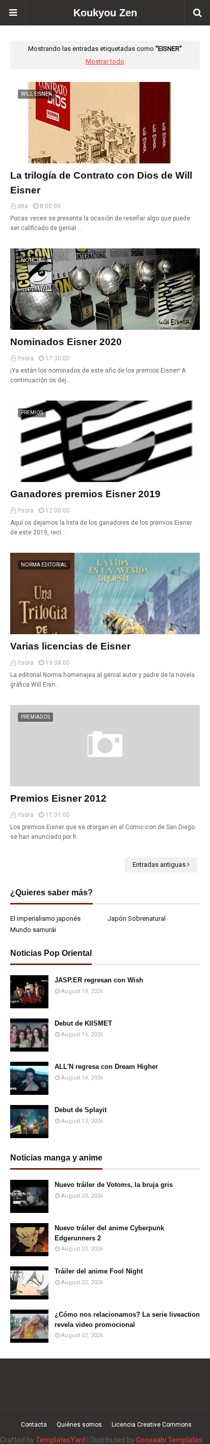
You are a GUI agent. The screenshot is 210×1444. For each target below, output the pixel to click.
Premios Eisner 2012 (58, 798)
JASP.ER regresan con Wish (99, 980)
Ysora (25, 358)
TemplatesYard (61, 1440)
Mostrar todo (105, 61)
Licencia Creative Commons (152, 1424)
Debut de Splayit (81, 1110)
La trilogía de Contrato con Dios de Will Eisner (101, 182)
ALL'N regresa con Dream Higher (106, 1066)
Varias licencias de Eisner (70, 646)
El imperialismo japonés (45, 918)
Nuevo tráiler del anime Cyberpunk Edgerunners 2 (109, 1233)
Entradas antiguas (159, 864)
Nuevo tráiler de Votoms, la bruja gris (114, 1184)
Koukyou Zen (105, 12)
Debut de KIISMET (83, 1023)
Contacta (34, 1424)
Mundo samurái (33, 929)
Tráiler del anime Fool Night (99, 1271)
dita (22, 206)
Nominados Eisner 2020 (66, 341)
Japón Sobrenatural (137, 918)
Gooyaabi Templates (169, 1440)
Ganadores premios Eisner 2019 (85, 494)
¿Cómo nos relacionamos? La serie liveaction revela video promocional (127, 1319)
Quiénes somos (79, 1424)
